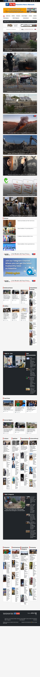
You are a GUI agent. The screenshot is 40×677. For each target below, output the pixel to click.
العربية (14, 0)
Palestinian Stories (33, 288)
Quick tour (8, 15)
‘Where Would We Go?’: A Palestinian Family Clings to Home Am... (21, 112)
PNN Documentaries (31, 354)
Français (10, 0)
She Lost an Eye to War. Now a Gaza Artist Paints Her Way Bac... (22, 174)
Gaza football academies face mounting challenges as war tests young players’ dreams (33, 534)
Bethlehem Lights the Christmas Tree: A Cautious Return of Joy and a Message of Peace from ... (32, 382)
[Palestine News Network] (20, 4)
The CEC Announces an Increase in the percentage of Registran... (21, 195)
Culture (30, 15)
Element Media (34, 622)
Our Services (19, 0)
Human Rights (24, 15)
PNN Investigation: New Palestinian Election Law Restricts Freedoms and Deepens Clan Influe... (33, 362)
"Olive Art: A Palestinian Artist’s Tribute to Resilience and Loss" (33, 391)
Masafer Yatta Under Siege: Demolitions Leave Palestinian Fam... (22, 153)
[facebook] (30, 1)
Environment (16, 547)
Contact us (24, 0)
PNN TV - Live (8, 353)
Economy (34, 18)
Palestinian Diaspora (24, 548)
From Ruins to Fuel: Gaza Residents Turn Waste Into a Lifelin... (22, 71)
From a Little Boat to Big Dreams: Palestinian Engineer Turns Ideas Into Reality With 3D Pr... (32, 508)
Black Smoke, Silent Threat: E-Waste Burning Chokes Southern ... (22, 133)
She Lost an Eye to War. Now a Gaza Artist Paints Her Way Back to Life (33, 517)
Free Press (7, 398)
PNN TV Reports (16, 18)
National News (8, 288)
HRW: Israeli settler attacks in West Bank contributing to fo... (22, 215)
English (6, 0)
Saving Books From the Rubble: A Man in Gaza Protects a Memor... (21, 91)
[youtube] (34, 1)
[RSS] (36, 1)
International (25, 18)
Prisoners (18, 15)
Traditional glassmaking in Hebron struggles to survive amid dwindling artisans (33, 525)
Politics (13, 15)
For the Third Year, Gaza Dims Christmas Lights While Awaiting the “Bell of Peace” (33, 372)
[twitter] (32, 1)
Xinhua (6, 218)
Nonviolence (6, 18)
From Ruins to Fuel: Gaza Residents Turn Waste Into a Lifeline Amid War (33, 499)
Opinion (34, 15)
